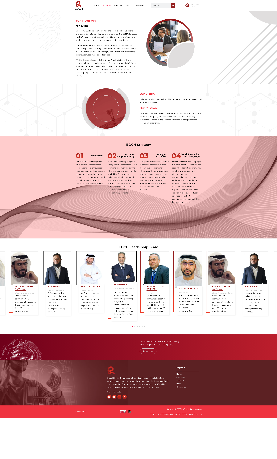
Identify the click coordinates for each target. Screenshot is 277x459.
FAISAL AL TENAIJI (188, 288)
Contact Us (139, 5)
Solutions (118, 5)
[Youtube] (114, 397)
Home (96, 5)
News (128, 5)
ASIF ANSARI (54, 286)
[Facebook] (109, 397)
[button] (132, 326)
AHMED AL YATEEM (90, 286)
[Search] (173, 5)
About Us (106, 5)
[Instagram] (119, 397)
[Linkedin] (124, 397)
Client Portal (195, 4)
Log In (193, 6)
